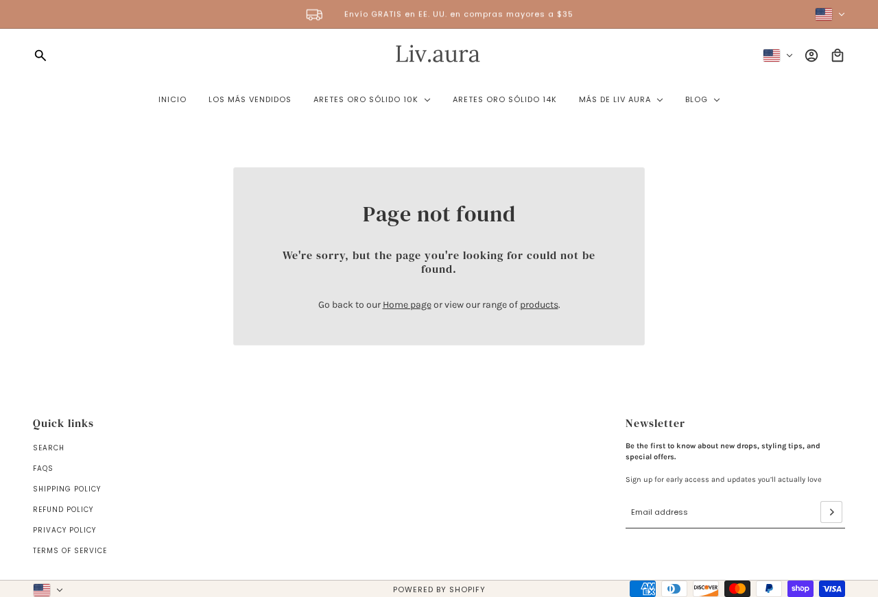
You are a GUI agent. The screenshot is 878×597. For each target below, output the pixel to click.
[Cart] (837, 55)
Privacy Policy (64, 530)
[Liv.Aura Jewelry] (439, 55)
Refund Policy (63, 509)
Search (48, 448)
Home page (407, 304)
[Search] (40, 55)
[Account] (811, 55)
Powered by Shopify (439, 589)
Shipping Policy (67, 489)
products (539, 304)
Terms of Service (70, 551)
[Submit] (831, 512)
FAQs (43, 468)
